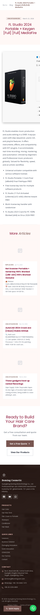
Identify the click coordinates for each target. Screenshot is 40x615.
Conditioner (6, 523)
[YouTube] (10, 497)
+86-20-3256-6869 (11, 587)
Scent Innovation (8, 549)
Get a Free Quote (20, 443)
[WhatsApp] (15, 497)
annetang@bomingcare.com (14, 579)
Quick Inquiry (12, 608)
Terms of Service (26, 605)
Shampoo (5, 520)
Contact (4, 559)
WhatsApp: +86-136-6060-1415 (15, 583)
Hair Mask (5, 527)
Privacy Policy (12, 605)
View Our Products (20, 452)
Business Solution (8, 542)
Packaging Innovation (9, 545)
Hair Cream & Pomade (10, 516)
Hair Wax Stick (7, 513)
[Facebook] (4, 497)
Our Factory (6, 556)
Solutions (5, 538)
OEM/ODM (6, 552)
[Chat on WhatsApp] (33, 608)
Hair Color (5, 509)
